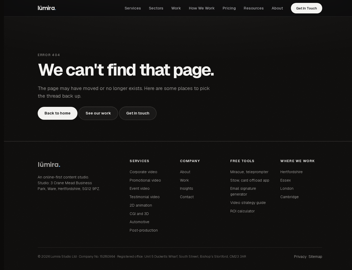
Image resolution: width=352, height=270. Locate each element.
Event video (140, 188)
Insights (186, 188)
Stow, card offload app (249, 180)
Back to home (58, 113)
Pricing (229, 8)
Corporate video (143, 171)
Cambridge (289, 196)
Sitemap (315, 256)
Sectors (156, 8)
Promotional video (145, 180)
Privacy (300, 256)
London (287, 188)
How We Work (202, 8)
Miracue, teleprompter (249, 171)
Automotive (139, 221)
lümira (47, 8)
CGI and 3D (139, 213)
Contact (187, 196)
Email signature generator (243, 191)
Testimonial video (145, 196)
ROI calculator (242, 211)
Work (176, 8)
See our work (98, 113)
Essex (285, 180)
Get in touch (137, 113)
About (277, 8)
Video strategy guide (248, 202)
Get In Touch (306, 8)
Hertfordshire (291, 171)
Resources (254, 8)
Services (133, 8)
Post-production (144, 230)
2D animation (141, 205)
